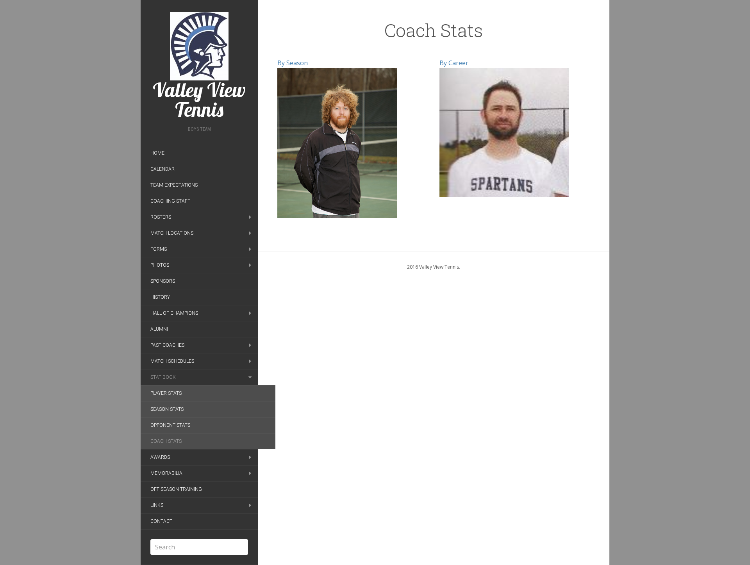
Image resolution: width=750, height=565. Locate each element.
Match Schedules (172, 361)
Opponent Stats (170, 425)
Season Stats (167, 409)
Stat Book (163, 377)
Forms (158, 249)
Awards (160, 457)
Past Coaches (167, 345)
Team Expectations (174, 185)
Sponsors (162, 281)
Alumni (159, 329)
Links (156, 505)
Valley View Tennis (199, 98)
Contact (161, 521)
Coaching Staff (170, 201)
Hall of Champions (174, 313)
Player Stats (166, 393)
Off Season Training (176, 489)
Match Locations (171, 233)
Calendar (162, 169)
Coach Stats (166, 441)
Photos (159, 265)
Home (157, 153)
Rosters (160, 217)
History (160, 297)
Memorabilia (166, 473)
